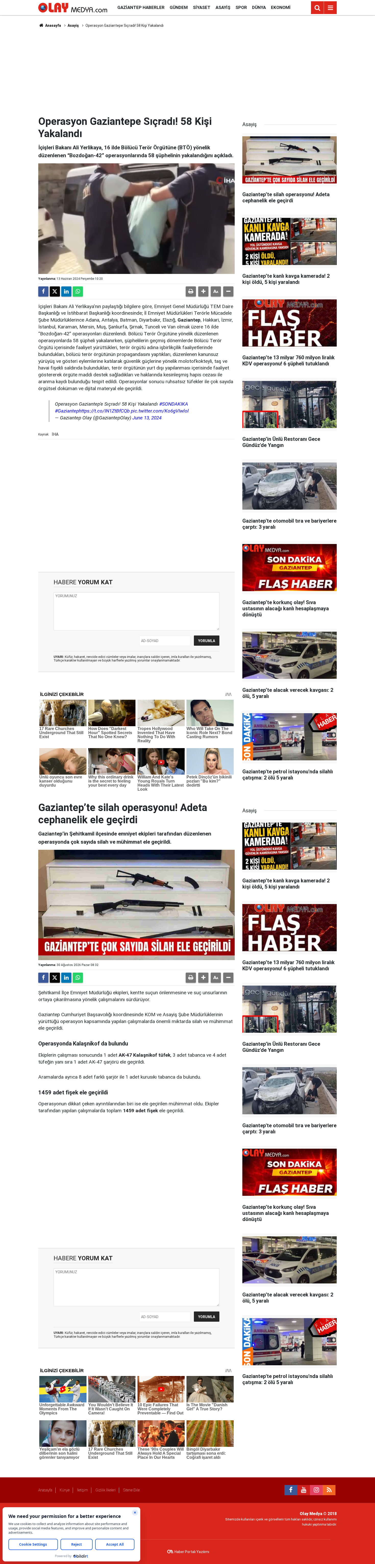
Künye (65, 1490)
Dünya (259, 7)
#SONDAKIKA (173, 404)
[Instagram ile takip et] (316, 1490)
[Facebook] (43, 291)
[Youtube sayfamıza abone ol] (303, 1490)
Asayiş (223, 7)
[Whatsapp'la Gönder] (78, 291)
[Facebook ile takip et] (290, 1490)
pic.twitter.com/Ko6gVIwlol (160, 411)
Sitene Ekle (131, 1490)
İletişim (82, 1490)
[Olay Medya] (72, 7)
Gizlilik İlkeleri (105, 1490)
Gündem (179, 7)
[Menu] (330, 8)
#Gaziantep (67, 411)
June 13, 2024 (146, 418)
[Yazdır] (191, 291)
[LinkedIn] (66, 291)
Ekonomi (281, 7)
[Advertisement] (187, 71)
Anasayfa (52, 25)
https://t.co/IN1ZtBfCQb (104, 411)
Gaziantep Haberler (141, 7)
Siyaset (201, 7)
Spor (241, 7)
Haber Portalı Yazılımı (191, 1552)
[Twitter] (55, 291)
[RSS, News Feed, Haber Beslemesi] (329, 1490)
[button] (203, 291)
